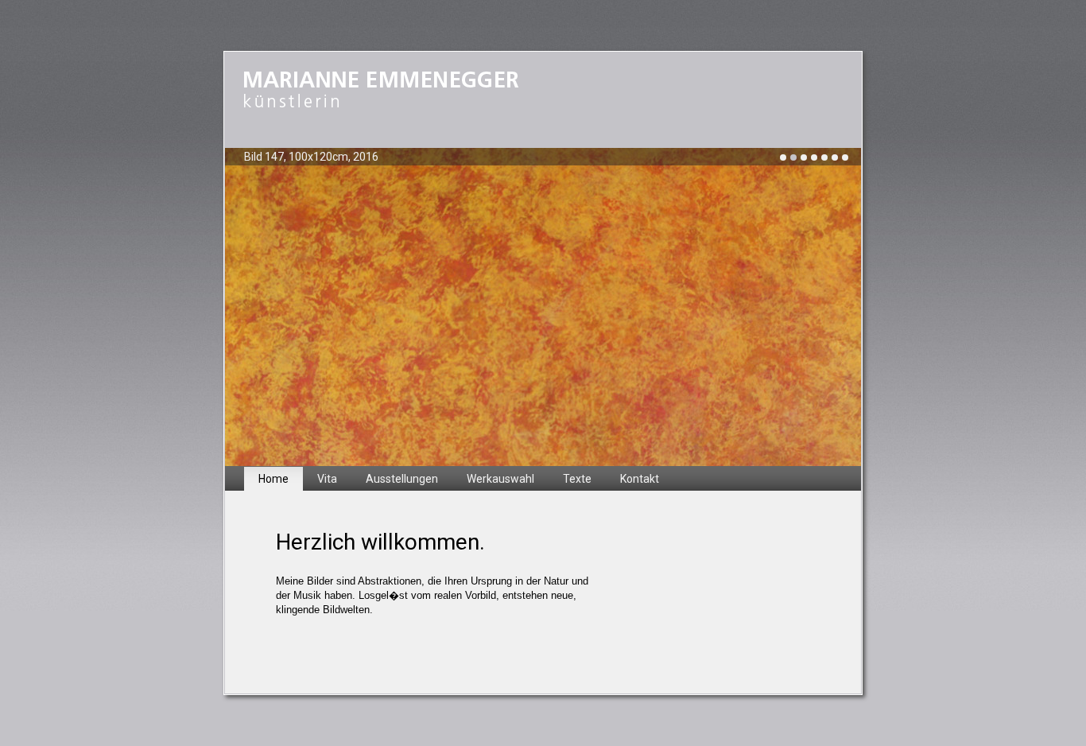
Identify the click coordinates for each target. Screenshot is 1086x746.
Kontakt (639, 478)
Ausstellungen (402, 478)
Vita (327, 478)
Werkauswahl (500, 478)
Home (273, 478)
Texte (577, 478)
